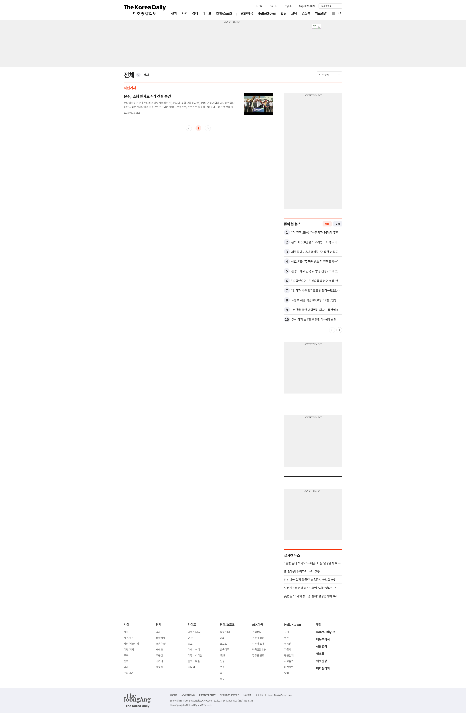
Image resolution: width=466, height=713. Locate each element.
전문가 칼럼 (258, 638)
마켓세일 (289, 667)
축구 (222, 678)
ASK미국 (247, 13)
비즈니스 (160, 661)
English (288, 6)
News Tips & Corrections (279, 695)
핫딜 (284, 13)
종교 (190, 643)
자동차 (159, 667)
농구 (222, 661)
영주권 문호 (258, 655)
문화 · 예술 (194, 661)
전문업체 (289, 655)
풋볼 (222, 667)
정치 (126, 661)
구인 (286, 632)
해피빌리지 (323, 668)
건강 (190, 638)
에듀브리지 (323, 639)
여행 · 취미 (194, 649)
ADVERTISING (188, 695)
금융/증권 (161, 643)
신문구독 (258, 6)
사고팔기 (289, 661)
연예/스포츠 (224, 13)
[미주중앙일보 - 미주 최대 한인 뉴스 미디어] (145, 10)
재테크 (159, 649)
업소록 (306, 13)
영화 (222, 638)
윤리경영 (247, 695)
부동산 (159, 655)
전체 (174, 13)
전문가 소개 (258, 643)
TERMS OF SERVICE (229, 695)
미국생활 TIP (259, 649)
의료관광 (321, 13)
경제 (195, 13)
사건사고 (128, 638)
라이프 (207, 13)
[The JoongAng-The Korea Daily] (137, 700)
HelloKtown (267, 13)
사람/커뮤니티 (131, 643)
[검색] (340, 13)
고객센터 (259, 695)
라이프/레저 (194, 632)
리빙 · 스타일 (195, 655)
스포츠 (223, 643)
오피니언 (128, 673)
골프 (222, 673)
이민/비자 (129, 649)
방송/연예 (225, 632)
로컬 (337, 224)
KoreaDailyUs (325, 631)
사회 (185, 13)
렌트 (286, 638)
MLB (222, 655)
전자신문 (273, 6)
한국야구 (224, 649)
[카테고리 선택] (138, 75)
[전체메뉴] (333, 13)
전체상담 (257, 632)
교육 (294, 13)
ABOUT (173, 695)
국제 (126, 667)
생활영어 (321, 646)
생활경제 (160, 638)
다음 (339, 330)
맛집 (286, 673)
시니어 (191, 667)
